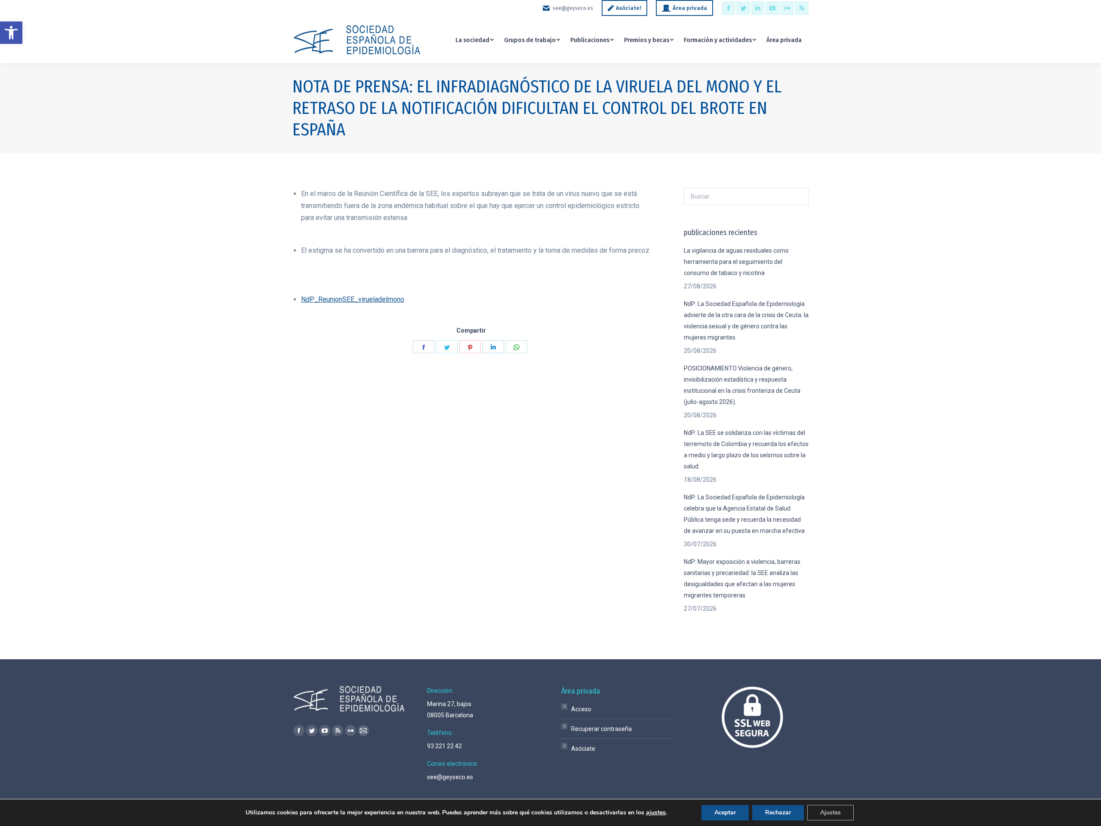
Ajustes (830, 812)
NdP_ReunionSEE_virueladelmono (352, 299)
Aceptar (725, 812)
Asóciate (583, 748)
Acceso (581, 709)
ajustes (656, 813)
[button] (11, 32)
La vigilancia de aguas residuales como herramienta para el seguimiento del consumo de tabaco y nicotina (736, 261)
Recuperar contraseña (601, 728)
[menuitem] (474, 39)
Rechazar (778, 812)
